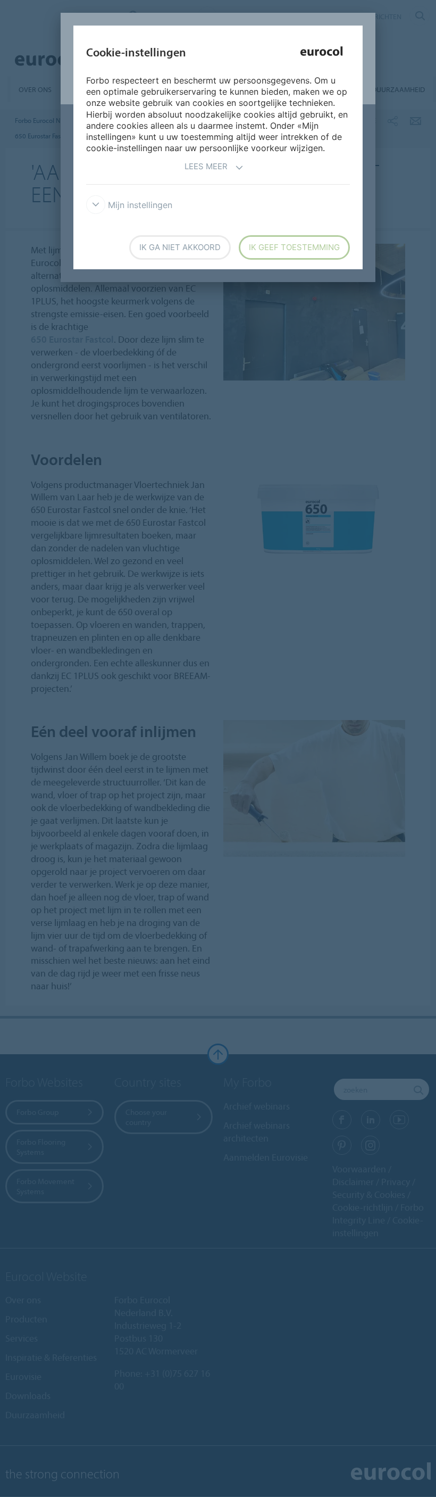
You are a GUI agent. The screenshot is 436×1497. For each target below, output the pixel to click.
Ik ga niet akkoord (180, 247)
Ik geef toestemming (294, 247)
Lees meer (206, 166)
